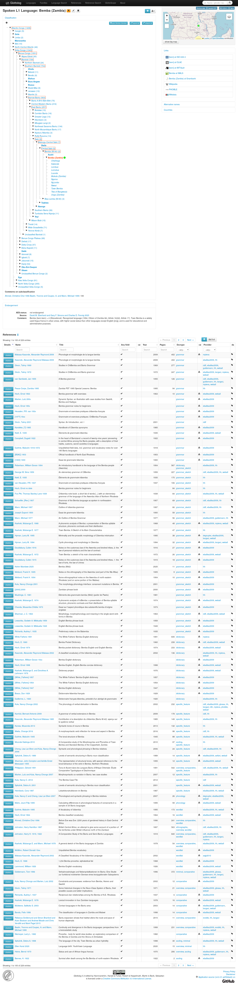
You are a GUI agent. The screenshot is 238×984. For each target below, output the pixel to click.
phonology (180, 796)
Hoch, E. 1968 (21, 861)
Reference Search (93, 2)
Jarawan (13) (34, 91)
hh (216, 359)
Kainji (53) (25, 263)
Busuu (31, 84)
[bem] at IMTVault (176, 67)
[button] (198, 25)
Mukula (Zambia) (58, 176)
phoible (224, 707)
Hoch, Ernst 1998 (22, 665)
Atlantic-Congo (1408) (21, 28)
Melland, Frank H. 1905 (25, 572)
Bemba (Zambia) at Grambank (182, 78)
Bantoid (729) (27, 59)
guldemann (208, 368)
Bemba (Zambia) (55, 157)
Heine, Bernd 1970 (23, 951)
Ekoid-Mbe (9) (34, 87)
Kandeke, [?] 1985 (23, 427)
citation (8, 355)
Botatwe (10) (40, 110)
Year (145, 344)
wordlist (179, 809)
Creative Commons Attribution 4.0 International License (127, 978)
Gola (17, 34)
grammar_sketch (183, 468)
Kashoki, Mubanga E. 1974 (26, 600)
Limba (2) (19, 37)
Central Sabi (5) (48, 148)
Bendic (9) (32, 75)
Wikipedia (172, 84)
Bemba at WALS (175, 73)
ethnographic (182, 827)
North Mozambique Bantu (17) (48, 129)
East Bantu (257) (39, 107)
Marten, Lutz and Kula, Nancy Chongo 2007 (34, 774)
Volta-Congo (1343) (23, 50)
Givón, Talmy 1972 (23, 372)
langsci (218, 372)
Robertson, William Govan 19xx (28, 659)
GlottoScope (110, 2)
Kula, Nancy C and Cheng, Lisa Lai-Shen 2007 (35, 796)
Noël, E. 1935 (21, 432)
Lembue (54, 166)
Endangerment (11, 305)
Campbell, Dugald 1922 (25, 438)
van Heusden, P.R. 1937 (25, 482)
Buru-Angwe (34, 81)
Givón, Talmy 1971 (23, 888)
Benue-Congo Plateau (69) (33, 238)
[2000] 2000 (20, 589)
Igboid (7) (25, 257)
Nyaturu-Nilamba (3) (43, 132)
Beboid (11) (33, 72)
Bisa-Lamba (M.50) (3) (54, 198)
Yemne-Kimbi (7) (35, 230)
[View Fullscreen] (167, 26)
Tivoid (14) (32, 224)
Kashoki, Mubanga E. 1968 (26, 523)
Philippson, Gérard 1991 (25, 767)
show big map (171, 41)
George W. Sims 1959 (24, 472)
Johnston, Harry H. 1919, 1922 (28, 833)
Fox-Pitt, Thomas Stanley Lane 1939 (31, 493)
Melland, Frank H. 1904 (25, 577)
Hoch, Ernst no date (23, 488)
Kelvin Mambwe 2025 (24, 566)
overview (180, 767)
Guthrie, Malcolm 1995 (25, 809)
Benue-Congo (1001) (27, 53)
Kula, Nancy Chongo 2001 (26, 584)
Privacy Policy (229, 971)
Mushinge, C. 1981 (23, 594)
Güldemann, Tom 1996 (25, 871)
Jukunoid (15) (27, 260)
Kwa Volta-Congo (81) (27, 280)
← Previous (165, 339)
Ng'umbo (55, 182)
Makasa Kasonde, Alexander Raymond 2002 (34, 855)
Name (18, 344)
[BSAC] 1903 (20, 454)
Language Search (59, 2)
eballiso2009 (208, 359)
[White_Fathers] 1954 (24, 682)
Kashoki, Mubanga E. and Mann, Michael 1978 (35, 843)
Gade (23, 251)
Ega (20, 277)
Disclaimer (230, 974)
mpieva (206, 354)
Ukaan (24, 270)
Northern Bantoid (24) (34, 62)
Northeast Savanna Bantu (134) (48, 126)
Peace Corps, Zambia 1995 (27, 388)
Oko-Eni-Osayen (29, 267)
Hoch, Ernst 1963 (22, 393)
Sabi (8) (38, 139)
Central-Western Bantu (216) (44, 104)
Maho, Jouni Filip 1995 (25, 802)
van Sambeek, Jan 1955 (25, 378)
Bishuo (31, 78)
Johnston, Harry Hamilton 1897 (28, 827)
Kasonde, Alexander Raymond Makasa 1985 (34, 719)
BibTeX (212, 339)
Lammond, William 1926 (25, 866)
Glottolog (15, 3)
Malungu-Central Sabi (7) (49, 142)
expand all (135, 23)
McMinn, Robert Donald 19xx (27, 850)
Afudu (31, 69)
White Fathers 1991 (23, 636)
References (76, 2)
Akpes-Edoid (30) (29, 56)
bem (232, 8)
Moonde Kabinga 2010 (25, 742)
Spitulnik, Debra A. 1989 (25, 755)
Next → (190, 339)
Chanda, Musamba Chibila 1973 (29, 607)
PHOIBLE (172, 89)
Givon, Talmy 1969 (23, 365)
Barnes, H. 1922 (22, 958)
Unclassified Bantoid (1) (35, 234)
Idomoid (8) (26, 254)
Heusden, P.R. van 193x (25, 411)
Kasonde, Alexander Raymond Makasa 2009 (34, 359)
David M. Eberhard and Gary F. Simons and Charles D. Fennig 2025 (59, 315)
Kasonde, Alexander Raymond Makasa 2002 (34, 652)
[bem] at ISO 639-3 (177, 57)
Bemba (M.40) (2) (52, 151)
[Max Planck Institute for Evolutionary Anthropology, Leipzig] (8, 975)
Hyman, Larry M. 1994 (24, 542)
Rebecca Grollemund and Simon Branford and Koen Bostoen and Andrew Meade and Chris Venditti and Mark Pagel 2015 (35, 920)
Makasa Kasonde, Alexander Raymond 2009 (34, 354)
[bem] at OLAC (175, 62)
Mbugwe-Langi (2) (43, 123)
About (122, 2)
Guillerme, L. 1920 (23, 698)
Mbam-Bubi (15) (38, 220)
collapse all (148, 23)
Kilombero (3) (41, 119)
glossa (222, 704)
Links (166, 50)
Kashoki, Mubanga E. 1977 (26, 530)
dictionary (180, 465)
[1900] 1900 (20, 460)
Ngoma (54, 179)
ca (139, 344)
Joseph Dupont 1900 (24, 512)
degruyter (207, 535)
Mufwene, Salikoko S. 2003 (27, 905)
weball (220, 368)
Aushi (50, 154)
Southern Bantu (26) (43, 210)
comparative (190, 767)
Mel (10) (18, 43)
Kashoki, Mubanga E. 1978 (26, 900)
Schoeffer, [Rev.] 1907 (24, 500)
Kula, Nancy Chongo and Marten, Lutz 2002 (34, 881)
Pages (163, 344)
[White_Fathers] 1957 (24, 677)
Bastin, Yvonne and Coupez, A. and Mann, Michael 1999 (54, 295)
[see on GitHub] (73, 10)
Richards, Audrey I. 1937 (25, 894)
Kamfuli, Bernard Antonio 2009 (28, 713)
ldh (211, 707)
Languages (31, 2)
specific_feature (183, 704)
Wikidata (172, 94)
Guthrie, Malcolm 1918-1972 (27, 447)
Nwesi (53, 185)
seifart (218, 755)
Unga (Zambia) (57, 194)
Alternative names (172, 104)
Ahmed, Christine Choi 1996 (17, 295)
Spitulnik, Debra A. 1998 (25, 940)
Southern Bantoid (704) (35, 66)
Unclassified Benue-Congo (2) (34, 273)
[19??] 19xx (20, 416)
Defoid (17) (26, 241)
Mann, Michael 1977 (24, 518)
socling (179, 742)
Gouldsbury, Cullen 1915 (25, 559)
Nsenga (41, 206)
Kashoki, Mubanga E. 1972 (26, 554)
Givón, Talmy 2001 (23, 422)
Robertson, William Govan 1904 (29, 465)
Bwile (43, 145)
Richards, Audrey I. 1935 (25, 631)
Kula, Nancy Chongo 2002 (26, 704)
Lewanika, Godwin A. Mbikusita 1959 (31, 620)
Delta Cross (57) (28, 244)
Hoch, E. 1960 (21, 642)
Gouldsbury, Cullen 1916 (25, 547)
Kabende (55, 163)
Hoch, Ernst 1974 (22, 647)
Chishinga (55, 160)
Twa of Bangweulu (59, 191)
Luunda (54, 173)
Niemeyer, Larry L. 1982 (25, 934)
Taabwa (44, 202)
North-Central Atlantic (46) (26, 47)
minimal (179, 871)
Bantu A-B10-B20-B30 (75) (43, 100)
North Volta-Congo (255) (29, 283)
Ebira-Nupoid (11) (29, 247)
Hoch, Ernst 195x (22, 405)
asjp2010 (207, 855)
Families (43, 2)
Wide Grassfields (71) (37, 227)
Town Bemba (57, 188)
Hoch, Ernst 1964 (22, 815)
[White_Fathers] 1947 (24, 688)
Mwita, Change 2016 (24, 731)
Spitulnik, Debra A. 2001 (25, 785)
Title (61, 344)
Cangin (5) (19, 31)
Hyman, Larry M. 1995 (24, 535)
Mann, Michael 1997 (24, 507)
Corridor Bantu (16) (43, 113)
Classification (10, 17)
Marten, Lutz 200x (23, 399)
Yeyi (37, 216)
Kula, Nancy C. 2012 (24, 779)
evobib (206, 917)
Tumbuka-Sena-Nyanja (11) (47, 213)
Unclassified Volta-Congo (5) (30, 286)
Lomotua (55, 170)
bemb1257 (212, 8)
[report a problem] (69, 10)
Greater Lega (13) (43, 116)
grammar (180, 354)
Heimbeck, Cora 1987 (24, 790)
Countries (168, 109)
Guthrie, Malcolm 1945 (25, 736)
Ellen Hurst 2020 (22, 946)
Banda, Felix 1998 (23, 912)
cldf (204, 365)
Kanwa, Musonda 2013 (25, 725)
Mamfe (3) (32, 94)
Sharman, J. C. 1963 (24, 613)
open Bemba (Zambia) (119, 23)
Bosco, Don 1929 (22, 693)
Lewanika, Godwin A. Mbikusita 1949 (31, 626)
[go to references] (78, 10)
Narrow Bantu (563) (36, 97)
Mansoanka (20, 40)
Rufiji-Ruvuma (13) (43, 136)
